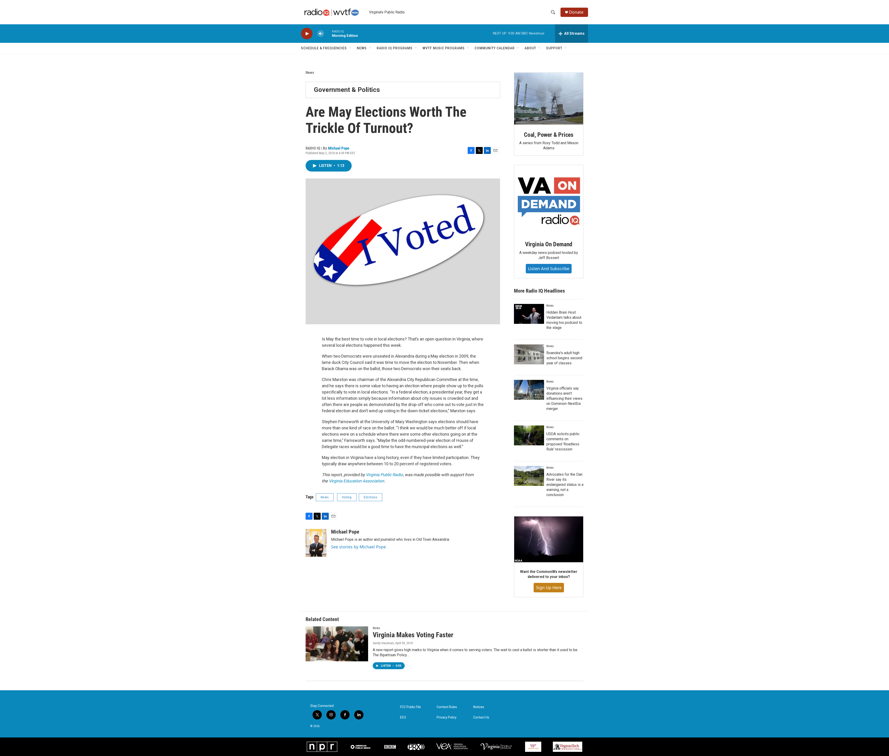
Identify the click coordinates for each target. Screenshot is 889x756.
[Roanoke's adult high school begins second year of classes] (529, 354)
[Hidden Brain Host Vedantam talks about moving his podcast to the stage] (529, 314)
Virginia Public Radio (384, 474)
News (362, 48)
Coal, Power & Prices (548, 134)
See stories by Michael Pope (358, 547)
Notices (478, 707)
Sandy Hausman (383, 643)
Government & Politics (347, 90)
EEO (403, 717)
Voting (347, 497)
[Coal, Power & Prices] (548, 99)
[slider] (328, 33)
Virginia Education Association (356, 480)
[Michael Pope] (316, 543)
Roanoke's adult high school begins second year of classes (564, 358)
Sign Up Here (549, 587)
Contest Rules (447, 707)
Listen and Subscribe (548, 268)
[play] (306, 33)
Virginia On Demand (548, 244)
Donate (576, 12)
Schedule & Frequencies (324, 48)
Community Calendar (495, 48)
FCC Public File (410, 707)
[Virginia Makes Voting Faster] (337, 643)
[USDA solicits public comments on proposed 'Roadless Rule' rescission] (529, 435)
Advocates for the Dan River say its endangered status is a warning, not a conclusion (564, 484)
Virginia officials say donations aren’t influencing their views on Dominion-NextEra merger (564, 398)
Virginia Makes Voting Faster (413, 635)
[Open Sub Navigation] (350, 48)
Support (554, 48)
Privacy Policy (447, 717)
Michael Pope (338, 148)
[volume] (321, 33)
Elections (370, 497)
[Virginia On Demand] (548, 199)
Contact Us (481, 717)
